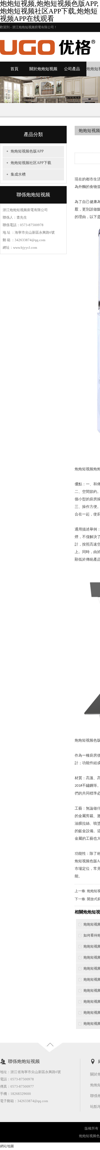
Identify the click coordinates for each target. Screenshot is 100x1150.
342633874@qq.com (32, 1101)
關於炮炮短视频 (43, 69)
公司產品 (72, 69)
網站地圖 (7, 1146)
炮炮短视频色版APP (27, 151)
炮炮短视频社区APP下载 (31, 163)
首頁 (14, 69)
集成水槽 (18, 174)
